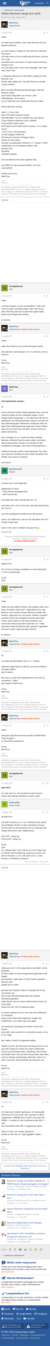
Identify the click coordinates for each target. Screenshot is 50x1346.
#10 (47, 783)
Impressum (5, 1335)
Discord (19, 1309)
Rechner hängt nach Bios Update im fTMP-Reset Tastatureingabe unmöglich (28, 1182)
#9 (48, 725)
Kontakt (15, 1335)
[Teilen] (44, 32)
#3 (48, 336)
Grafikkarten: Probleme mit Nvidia (30, 1239)
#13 (47, 1102)
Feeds (7, 1309)
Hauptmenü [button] (4, 3)
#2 (48, 296)
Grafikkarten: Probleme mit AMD (27, 1214)
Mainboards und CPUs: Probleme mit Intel (30, 1200)
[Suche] (47, 3)
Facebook (8, 1314)
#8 (48, 651)
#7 (48, 597)
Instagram (42, 1314)
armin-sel (10, 1186)
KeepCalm (11, 1225)
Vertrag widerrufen (38, 1335)
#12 (47, 963)
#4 (48, 396)
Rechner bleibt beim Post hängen (24, 1222)
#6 (48, 559)
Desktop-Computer (23, 1225)
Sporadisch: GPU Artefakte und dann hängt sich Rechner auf (26, 1235)
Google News (25, 1314)
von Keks (10, 1200)
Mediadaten (24, 1335)
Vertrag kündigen (8, 1338)
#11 (47, 812)
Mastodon (9, 1318)
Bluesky (32, 1309)
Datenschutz (35, 1338)
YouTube (31, 1318)
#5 (48, 479)
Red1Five (7, 17)
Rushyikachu (11, 1239)
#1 (48, 32)
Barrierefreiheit (22, 1338)
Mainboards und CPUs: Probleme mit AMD (31, 1186)
